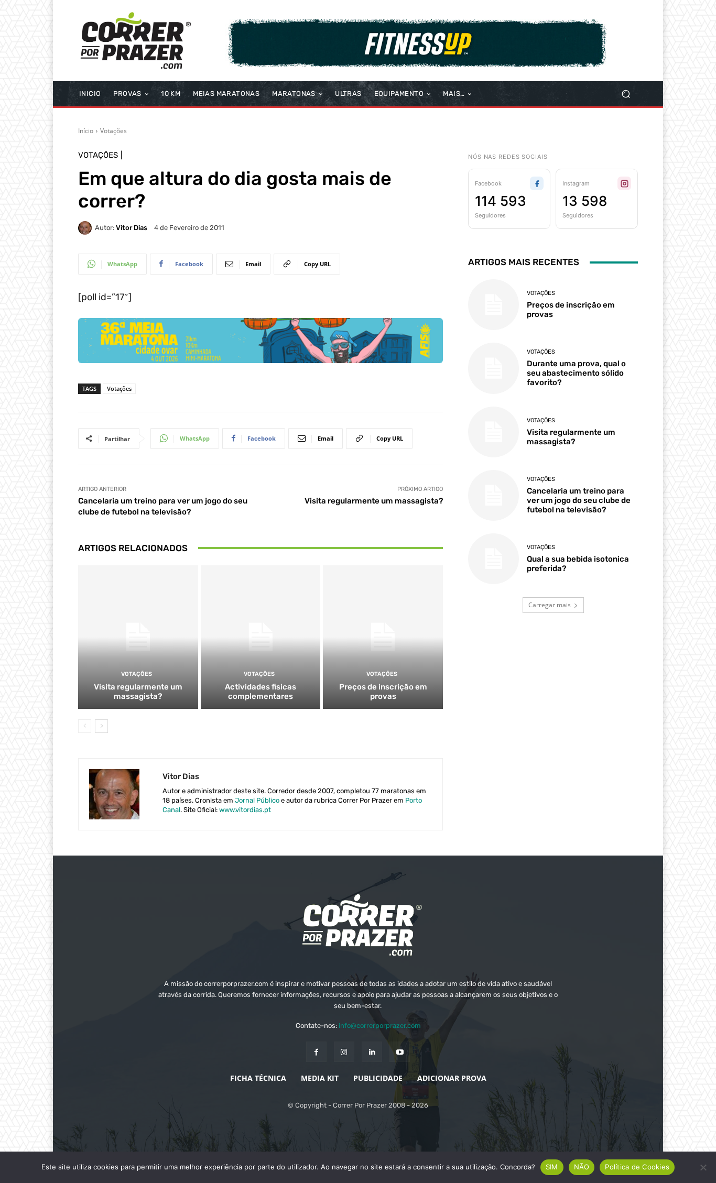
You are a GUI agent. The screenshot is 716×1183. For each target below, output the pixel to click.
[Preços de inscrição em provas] (383, 637)
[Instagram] (344, 1052)
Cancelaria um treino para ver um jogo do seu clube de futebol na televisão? (579, 500)
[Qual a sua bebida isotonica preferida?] (493, 558)
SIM (552, 1167)
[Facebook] (316, 1052)
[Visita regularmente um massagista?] (138, 637)
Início (85, 130)
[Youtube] (399, 1052)
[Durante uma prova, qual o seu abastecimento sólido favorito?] (493, 368)
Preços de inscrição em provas (383, 691)
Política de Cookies (637, 1167)
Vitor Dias (131, 227)
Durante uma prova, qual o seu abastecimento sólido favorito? (576, 373)
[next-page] (101, 726)
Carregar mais (549, 604)
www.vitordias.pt (245, 810)
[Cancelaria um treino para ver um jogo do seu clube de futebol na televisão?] (493, 495)
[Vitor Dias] (86, 228)
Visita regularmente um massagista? (374, 501)
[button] (625, 94)
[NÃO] (703, 1167)
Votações (113, 130)
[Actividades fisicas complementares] (261, 637)
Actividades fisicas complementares (260, 691)
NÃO (582, 1167)
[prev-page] (84, 726)
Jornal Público (257, 800)
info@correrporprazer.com (380, 1025)
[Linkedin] (372, 1052)
